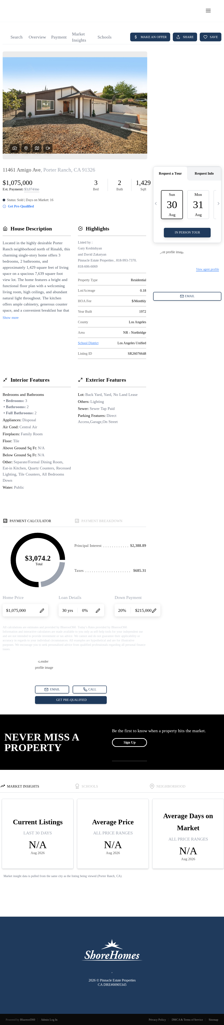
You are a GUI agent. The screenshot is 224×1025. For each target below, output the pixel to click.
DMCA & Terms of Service (187, 1019)
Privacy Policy (157, 1019)
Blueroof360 (27, 1019)
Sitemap (213, 1019)
